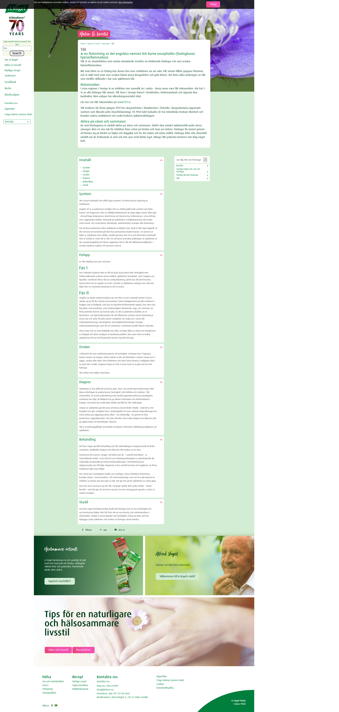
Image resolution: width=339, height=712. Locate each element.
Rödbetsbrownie (80, 689)
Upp (103, 530)
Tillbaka (87, 530)
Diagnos (86, 178)
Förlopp (86, 171)
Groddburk (10, 82)
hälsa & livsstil (94, 44)
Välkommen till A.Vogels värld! (177, 576)
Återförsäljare (12, 94)
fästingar (106, 44)
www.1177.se (124, 102)
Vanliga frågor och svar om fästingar (188, 170)
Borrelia (179, 166)
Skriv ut (120, 530)
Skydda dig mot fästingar (187, 175)
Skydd (85, 185)
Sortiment (10, 75)
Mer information (126, 2)
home (83, 44)
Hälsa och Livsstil (58, 649)
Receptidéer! (83, 649)
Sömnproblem (49, 693)
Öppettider (162, 676)
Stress (45, 685)
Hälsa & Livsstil (13, 65)
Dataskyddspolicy (165, 688)
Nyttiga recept (79, 681)
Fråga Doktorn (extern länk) (170, 680)
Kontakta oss (103, 681)
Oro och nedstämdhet (53, 681)
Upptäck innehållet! (59, 581)
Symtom (86, 168)
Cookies (160, 684)
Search (16, 53)
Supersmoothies (80, 685)
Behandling (88, 182)
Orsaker (86, 175)
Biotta (8, 88)
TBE (177, 178)
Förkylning (47, 689)
